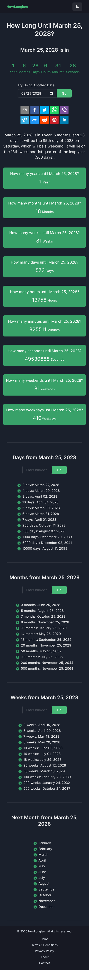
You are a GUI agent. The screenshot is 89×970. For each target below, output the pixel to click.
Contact (44, 963)
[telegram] (24, 120)
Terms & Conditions (44, 945)
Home (44, 939)
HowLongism (37, 931)
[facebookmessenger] (34, 120)
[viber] (64, 110)
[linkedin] (64, 120)
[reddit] (44, 120)
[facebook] (34, 110)
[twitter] (44, 110)
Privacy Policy (44, 951)
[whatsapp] (54, 110)
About (45, 957)
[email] (24, 110)
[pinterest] (54, 120)
